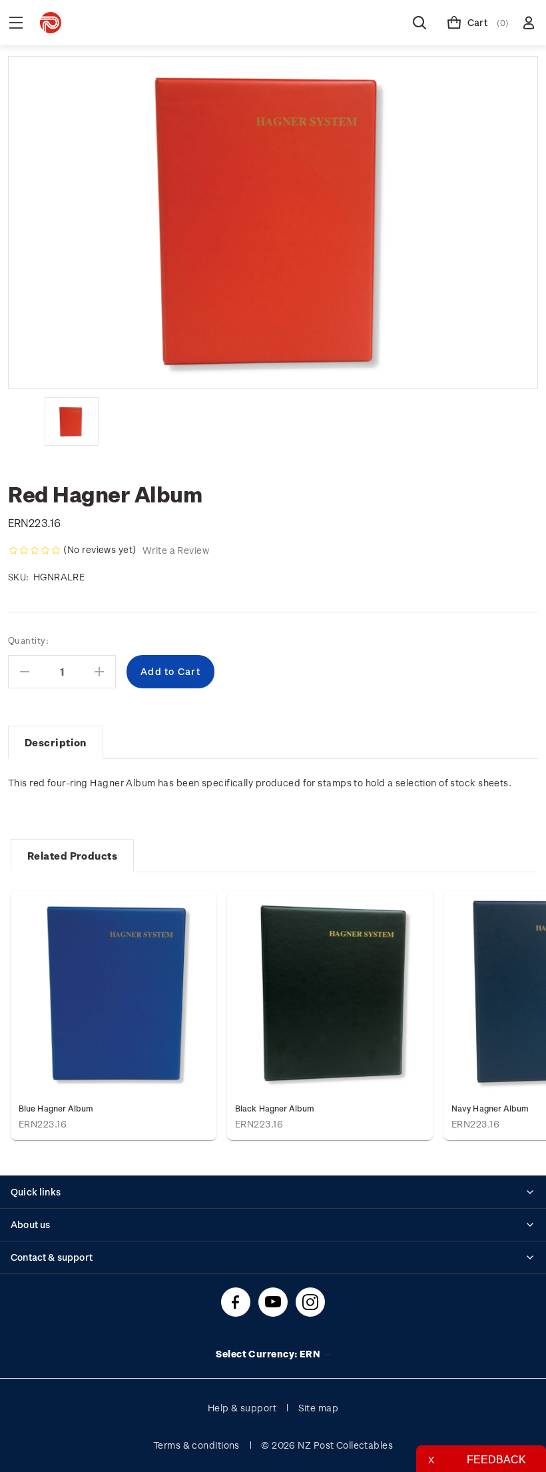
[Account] (528, 22)
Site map (318, 1407)
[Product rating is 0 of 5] (34, 550)
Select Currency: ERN (269, 1353)
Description (56, 742)
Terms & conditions (196, 1445)
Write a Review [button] (175, 550)
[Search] (419, 22)
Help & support (242, 1407)
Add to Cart (114, 992)
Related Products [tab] (72, 856)
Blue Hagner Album (56, 1108)
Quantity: (28, 640)
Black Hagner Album (275, 1108)
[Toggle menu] (16, 23)
